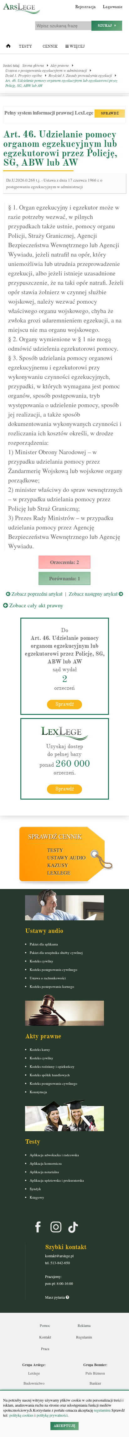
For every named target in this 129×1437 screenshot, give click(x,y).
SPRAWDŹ (110, 113)
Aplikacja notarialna (44, 1171)
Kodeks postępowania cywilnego (53, 969)
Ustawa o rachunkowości (48, 978)
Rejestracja (85, 6)
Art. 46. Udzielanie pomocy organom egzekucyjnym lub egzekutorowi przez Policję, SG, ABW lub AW (61, 83)
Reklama (84, 1325)
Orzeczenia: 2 (64, 562)
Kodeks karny (40, 1049)
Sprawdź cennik (55, 836)
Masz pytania (55, 1297)
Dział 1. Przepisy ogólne (23, 75)
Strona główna (33, 65)
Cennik (50, 46)
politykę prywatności (52, 1415)
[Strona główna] (8, 47)
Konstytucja (38, 1091)
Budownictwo (33, 1383)
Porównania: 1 (64, 578)
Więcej (77, 46)
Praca (45, 1348)
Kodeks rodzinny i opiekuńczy (52, 1066)
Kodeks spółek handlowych (50, 1074)
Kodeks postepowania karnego (52, 986)
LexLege (58, 872)
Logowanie (112, 6)
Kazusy (57, 865)
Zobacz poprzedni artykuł (36, 593)
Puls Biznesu (95, 1373)
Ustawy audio (66, 857)
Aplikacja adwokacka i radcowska (54, 1154)
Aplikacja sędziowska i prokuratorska (57, 1180)
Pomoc (45, 1325)
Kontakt (45, 1336)
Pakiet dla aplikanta (44, 944)
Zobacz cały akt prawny (35, 605)
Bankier (95, 1383)
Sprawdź (64, 704)
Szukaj (106, 26)
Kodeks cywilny (41, 961)
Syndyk (35, 1188)
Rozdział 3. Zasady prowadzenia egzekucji (80, 75)
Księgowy (37, 1197)
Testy (25, 46)
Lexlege (34, 1373)
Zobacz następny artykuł (94, 593)
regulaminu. (102, 1410)
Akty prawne (59, 65)
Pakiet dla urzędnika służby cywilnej (56, 952)
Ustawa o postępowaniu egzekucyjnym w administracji (46, 70)
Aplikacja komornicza (46, 1163)
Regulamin (84, 1336)
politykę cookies (21, 1415)
